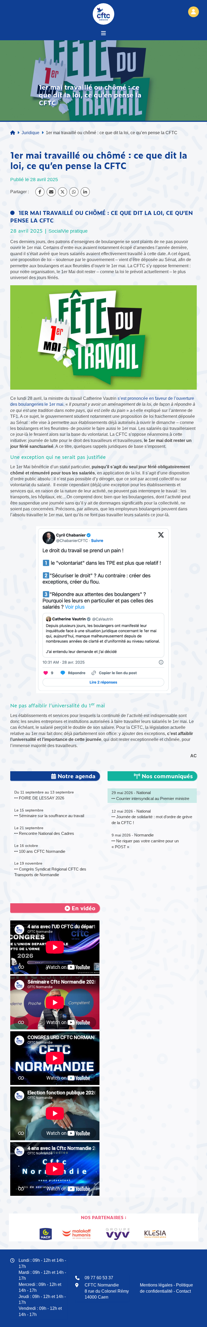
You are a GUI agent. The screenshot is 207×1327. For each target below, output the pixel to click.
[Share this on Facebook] (39, 191)
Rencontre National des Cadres (46, 833)
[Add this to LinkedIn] (85, 191)
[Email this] (51, 191)
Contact (183, 1291)
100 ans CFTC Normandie (41, 851)
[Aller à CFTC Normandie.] (12, 132)
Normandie (144, 835)
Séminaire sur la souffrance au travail (51, 815)
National (143, 792)
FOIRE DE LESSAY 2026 (41, 798)
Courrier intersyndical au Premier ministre (152, 798)
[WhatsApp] (73, 191)
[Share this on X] (62, 191)
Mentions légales (156, 1285)
